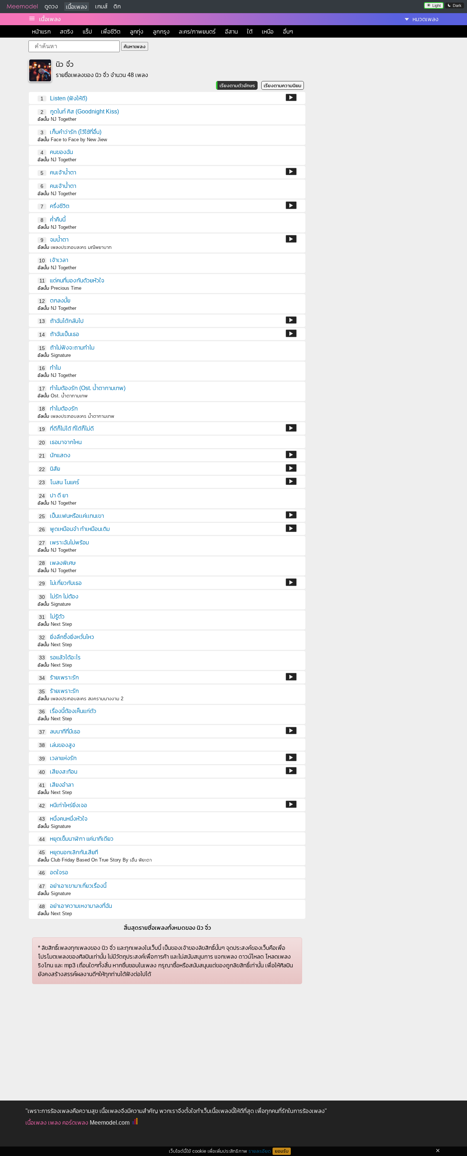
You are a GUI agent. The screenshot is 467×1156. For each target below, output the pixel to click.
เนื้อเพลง (76, 7)
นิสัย (55, 469)
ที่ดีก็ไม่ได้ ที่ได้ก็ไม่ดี (72, 428)
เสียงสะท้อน (63, 771)
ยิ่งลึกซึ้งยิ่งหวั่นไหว (72, 637)
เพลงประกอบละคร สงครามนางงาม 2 (87, 698)
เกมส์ (101, 6)
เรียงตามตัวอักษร (237, 85)
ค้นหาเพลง (135, 46)
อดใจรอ (59, 872)
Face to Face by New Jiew (79, 139)
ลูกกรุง (161, 31)
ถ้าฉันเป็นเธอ (64, 334)
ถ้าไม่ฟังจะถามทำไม (72, 347)
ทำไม (55, 368)
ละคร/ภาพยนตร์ (197, 31)
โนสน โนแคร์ (64, 482)
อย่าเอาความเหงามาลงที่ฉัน (81, 906)
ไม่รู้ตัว (57, 616)
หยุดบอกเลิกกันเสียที (74, 852)
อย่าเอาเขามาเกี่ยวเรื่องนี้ (78, 886)
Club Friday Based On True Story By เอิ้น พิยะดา (101, 860)
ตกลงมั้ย (60, 300)
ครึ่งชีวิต (59, 206)
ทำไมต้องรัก (64, 408)
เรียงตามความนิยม (282, 85)
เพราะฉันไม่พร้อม (69, 542)
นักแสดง (60, 455)
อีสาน (231, 31)
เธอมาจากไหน (66, 442)
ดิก (117, 6)
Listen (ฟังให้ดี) (68, 98)
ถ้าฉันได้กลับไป (67, 321)
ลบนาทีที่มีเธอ (65, 731)
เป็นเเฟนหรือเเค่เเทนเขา (77, 516)
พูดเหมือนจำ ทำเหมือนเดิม (80, 529)
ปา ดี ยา (59, 495)
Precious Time (66, 288)
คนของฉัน (61, 152)
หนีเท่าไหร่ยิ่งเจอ (68, 805)
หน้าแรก (41, 31)
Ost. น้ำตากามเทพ (69, 395)
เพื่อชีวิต (110, 31)
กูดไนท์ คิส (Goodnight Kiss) (84, 111)
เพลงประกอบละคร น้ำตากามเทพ (82, 416)
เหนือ (268, 31)
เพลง (54, 1123)
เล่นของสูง (62, 745)
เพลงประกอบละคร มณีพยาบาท (81, 247)
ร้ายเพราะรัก (64, 677)
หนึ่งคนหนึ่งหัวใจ (69, 819)
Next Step (61, 624)
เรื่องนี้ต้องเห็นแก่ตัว (73, 711)
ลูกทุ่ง (136, 31)
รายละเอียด (259, 1151)
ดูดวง (51, 6)
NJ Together (63, 119)
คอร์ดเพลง (75, 1123)
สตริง (66, 31)
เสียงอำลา (62, 785)
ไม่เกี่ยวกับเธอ (66, 583)
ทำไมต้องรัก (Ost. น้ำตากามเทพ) (88, 388)
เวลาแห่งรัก (63, 758)
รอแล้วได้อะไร (65, 657)
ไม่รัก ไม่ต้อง (64, 596)
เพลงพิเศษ (63, 563)
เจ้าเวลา (59, 260)
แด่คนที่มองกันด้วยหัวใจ (77, 280)
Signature (61, 355)
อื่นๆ (288, 31)
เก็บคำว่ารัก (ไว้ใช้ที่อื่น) (75, 132)
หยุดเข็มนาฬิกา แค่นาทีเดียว (81, 839)
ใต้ (249, 31)
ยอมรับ (282, 1151)
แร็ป (87, 31)
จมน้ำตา (59, 239)
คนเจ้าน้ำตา (63, 172)
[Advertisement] (381, 109)
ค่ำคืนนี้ (58, 219)
